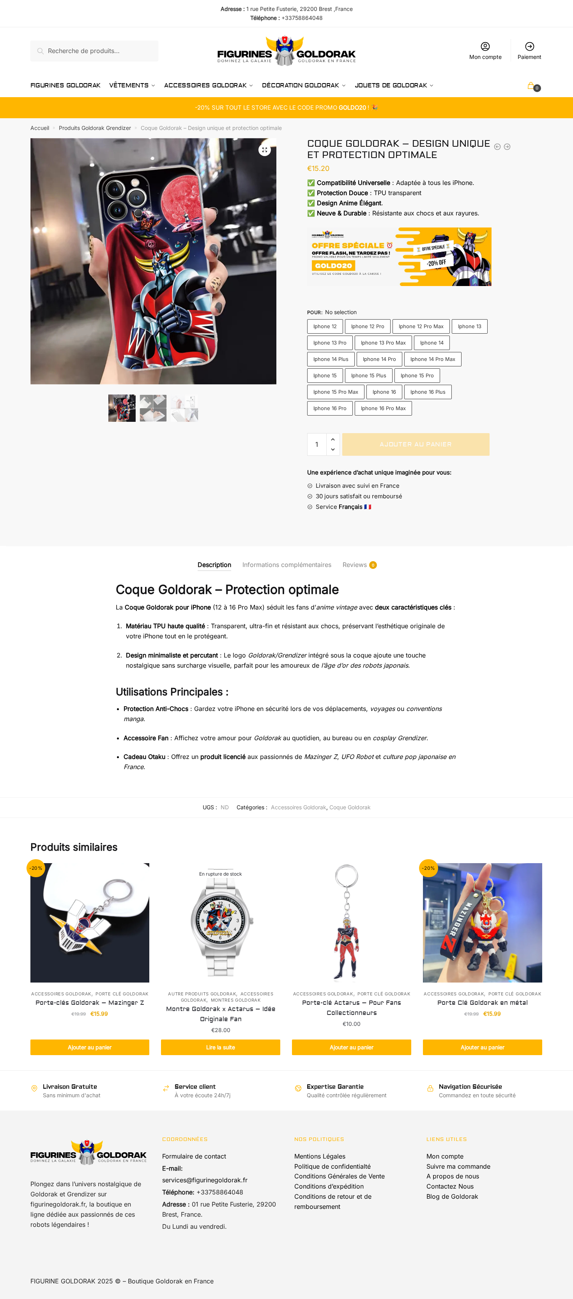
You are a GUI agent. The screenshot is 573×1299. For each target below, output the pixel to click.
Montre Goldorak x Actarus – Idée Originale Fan (221, 1014)
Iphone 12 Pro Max (421, 326)
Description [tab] (214, 565)
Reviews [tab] (355, 565)
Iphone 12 (325, 326)
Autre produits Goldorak (202, 994)
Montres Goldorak (236, 1000)
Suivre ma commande (458, 1166)
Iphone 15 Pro (417, 375)
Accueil (39, 127)
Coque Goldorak (350, 807)
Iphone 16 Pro (330, 408)
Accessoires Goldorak (298, 807)
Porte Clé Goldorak (122, 994)
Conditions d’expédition (329, 1186)
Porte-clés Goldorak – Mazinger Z (89, 1003)
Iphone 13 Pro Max (383, 342)
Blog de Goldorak (452, 1196)
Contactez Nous (450, 1186)
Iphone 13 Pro (330, 342)
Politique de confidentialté (332, 1166)
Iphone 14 (432, 342)
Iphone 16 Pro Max (383, 408)
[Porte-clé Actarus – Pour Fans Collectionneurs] (351, 923)
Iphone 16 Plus (428, 392)
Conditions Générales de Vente (339, 1176)
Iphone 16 (384, 392)
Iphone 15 (325, 375)
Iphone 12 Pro (367, 326)
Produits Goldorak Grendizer (95, 127)
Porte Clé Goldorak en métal (482, 1003)
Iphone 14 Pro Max (432, 359)
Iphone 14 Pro (379, 359)
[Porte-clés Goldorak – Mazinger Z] (90, 923)
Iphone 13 (469, 326)
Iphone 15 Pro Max (335, 392)
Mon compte (485, 56)
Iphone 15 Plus (368, 375)
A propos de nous (452, 1176)
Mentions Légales (319, 1156)
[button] (264, 150)
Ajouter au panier (416, 444)
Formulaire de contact (194, 1156)
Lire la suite (220, 1047)
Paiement (529, 56)
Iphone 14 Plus (330, 359)
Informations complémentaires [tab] (286, 565)
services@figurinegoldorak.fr (205, 1180)
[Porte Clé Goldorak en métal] (482, 923)
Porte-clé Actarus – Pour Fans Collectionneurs (351, 1008)
